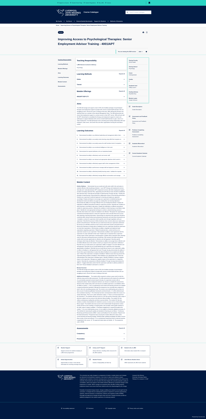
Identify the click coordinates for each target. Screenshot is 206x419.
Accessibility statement (68, 408)
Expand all (122, 73)
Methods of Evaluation (116, 21)
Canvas (109, 2)
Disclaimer (91, 408)
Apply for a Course (64, 2)
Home (57, 25)
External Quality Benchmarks (84, 21)
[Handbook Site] (66, 377)
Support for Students (100, 21)
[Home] (68, 13)
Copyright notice (111, 408)
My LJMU (101, 2)
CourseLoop (201, 416)
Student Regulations (90, 2)
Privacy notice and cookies (136, 408)
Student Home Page (77, 2)
